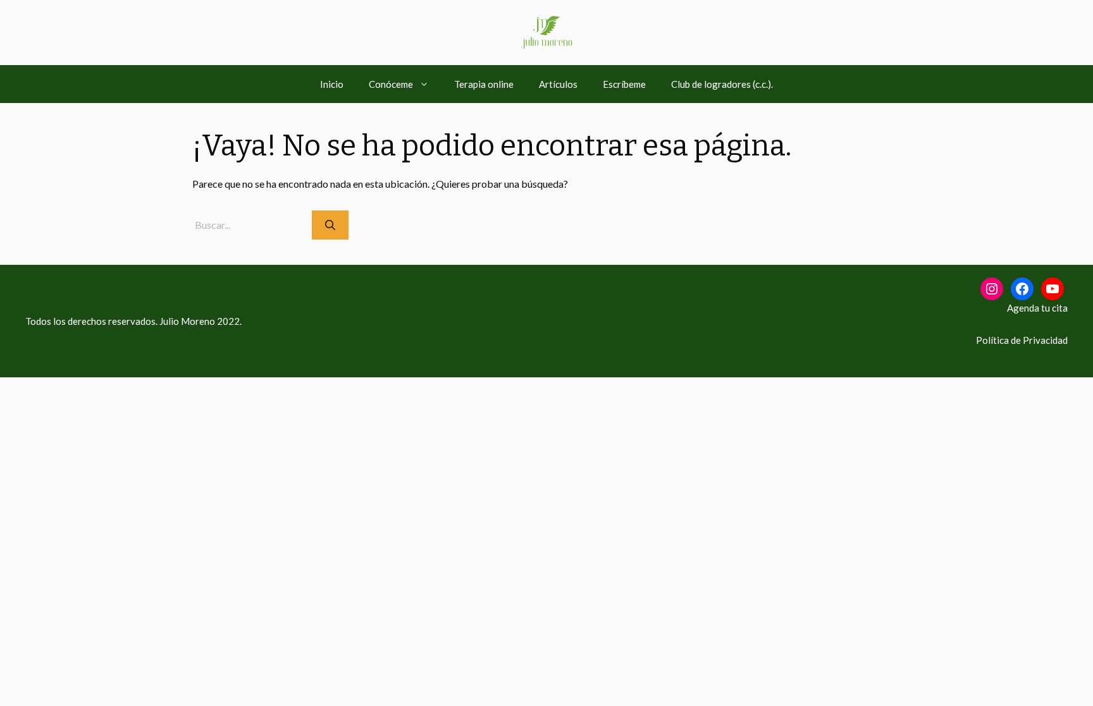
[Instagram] (991, 288)
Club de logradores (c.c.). (722, 84)
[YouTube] (1052, 288)
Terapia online (484, 84)
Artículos (558, 84)
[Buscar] (330, 225)
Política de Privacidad (1022, 340)
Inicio (331, 84)
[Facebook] (1022, 288)
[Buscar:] (252, 225)
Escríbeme (624, 84)
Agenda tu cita (1037, 307)
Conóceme (391, 84)
